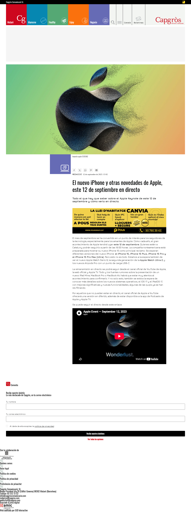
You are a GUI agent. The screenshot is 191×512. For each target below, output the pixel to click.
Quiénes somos (6, 463)
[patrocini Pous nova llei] (119, 221)
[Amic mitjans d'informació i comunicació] (95, 506)
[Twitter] (79, 170)
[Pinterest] (91, 170)
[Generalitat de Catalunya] (95, 455)
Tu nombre (11, 402)
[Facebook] (74, 170)
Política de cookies (8, 473)
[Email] (96, 170)
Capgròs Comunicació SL (14, 2)
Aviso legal (4, 468)
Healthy (52, 22)
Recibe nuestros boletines (95, 433)
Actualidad (60, 164)
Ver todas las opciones (95, 439)
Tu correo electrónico (15, 414)
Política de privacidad (9, 478)
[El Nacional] (183, 2)
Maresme (32, 22)
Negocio (93, 22)
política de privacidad (44, 426)
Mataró (10, 22)
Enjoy (71, 22)
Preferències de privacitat (11, 484)
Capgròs (164, 20)
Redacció (77, 174)
